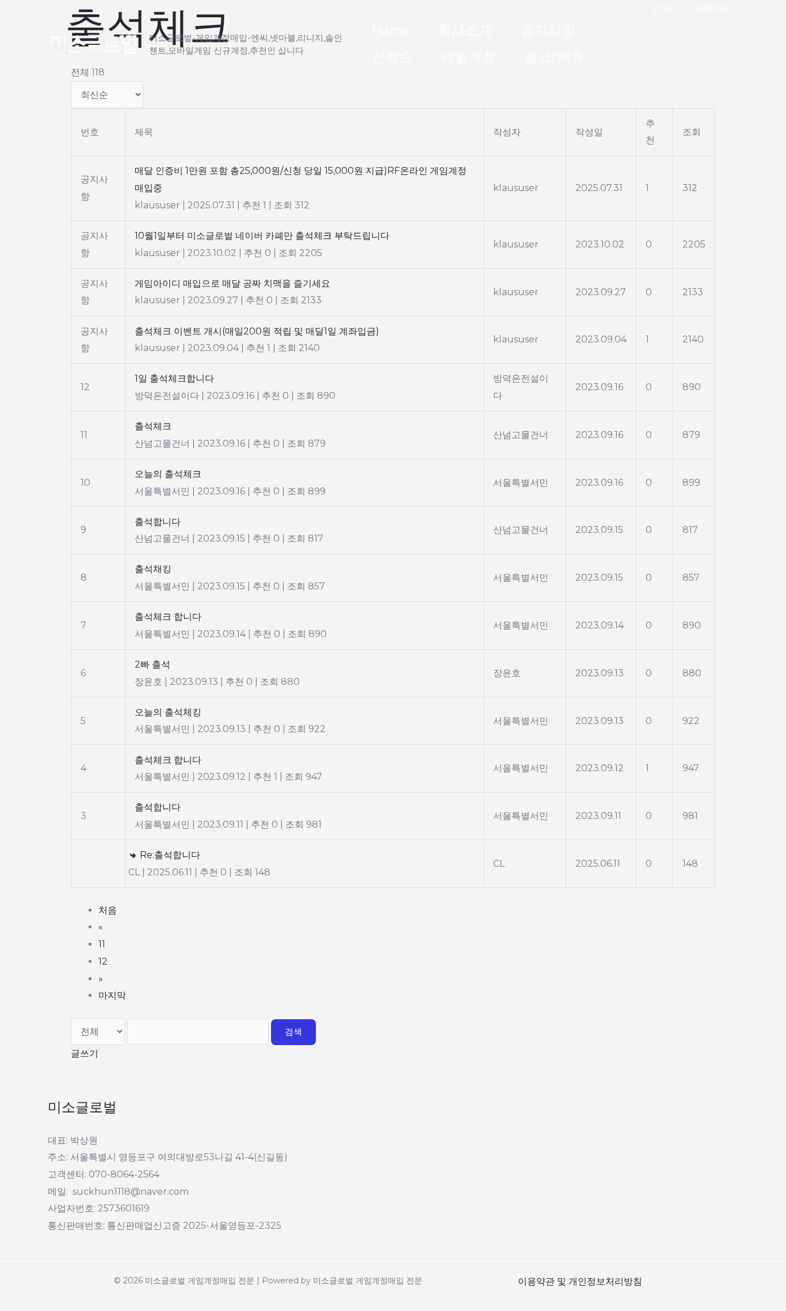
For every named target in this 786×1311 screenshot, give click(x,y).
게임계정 (468, 57)
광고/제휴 (554, 57)
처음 (107, 910)
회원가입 (712, 8)
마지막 (112, 995)
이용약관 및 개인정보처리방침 (580, 1281)
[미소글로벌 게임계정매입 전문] (94, 43)
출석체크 (630, 31)
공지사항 (547, 31)
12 (103, 961)
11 (101, 944)
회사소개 (465, 31)
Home (391, 31)
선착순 (392, 57)
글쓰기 (84, 1053)
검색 (293, 1032)
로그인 (665, 8)
